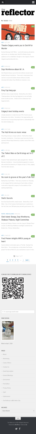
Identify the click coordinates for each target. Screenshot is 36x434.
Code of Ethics (7, 363)
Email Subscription (8, 371)
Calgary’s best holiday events (12, 111)
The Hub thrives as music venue (13, 132)
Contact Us (6, 367)
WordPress (17, 425)
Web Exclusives (10, 214)
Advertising (6, 358)
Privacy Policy (7, 388)
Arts (2, 42)
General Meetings (8, 375)
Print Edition (6, 384)
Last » (27, 260)
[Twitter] (16, 429)
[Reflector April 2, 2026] (7, 340)
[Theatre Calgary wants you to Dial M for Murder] (18, 32)
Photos (3, 214)
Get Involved (6, 379)
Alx (26, 425)
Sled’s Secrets (7, 198)
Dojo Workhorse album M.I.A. (13, 69)
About (4, 354)
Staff (4, 392)
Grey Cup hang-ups (8, 90)
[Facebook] (19, 429)
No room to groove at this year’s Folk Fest (17, 177)
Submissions (6, 396)
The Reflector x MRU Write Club (11, 400)
